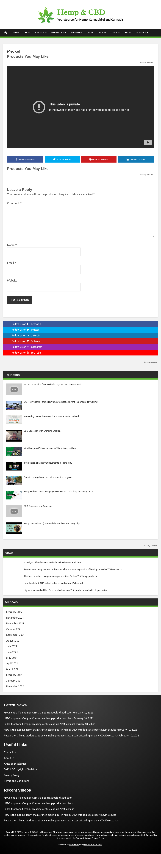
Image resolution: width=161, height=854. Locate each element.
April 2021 (12, 663)
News (16, 32)
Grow (90, 32)
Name (12, 245)
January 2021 (14, 680)
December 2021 (15, 617)
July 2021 (11, 646)
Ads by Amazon (146, 62)
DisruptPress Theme (93, 844)
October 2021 (14, 629)
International (59, 32)
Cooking (102, 32)
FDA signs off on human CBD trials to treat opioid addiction (38, 712)
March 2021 (13, 669)
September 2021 (15, 634)
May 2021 (11, 657)
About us (9, 758)
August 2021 (13, 640)
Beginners (77, 32)
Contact (141, 32)
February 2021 (14, 675)
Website (12, 280)
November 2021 (15, 623)
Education (41, 32)
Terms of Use (82, 838)
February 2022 (14, 612)
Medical (116, 32)
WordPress (74, 844)
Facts (128, 32)
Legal (27, 32)
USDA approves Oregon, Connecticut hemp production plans (38, 718)
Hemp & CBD (81, 12)
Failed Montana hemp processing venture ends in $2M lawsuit (39, 724)
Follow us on (26, 324)
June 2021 (12, 652)
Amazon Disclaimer (15, 763)
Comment (14, 203)
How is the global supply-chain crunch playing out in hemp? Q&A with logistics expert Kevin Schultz (60, 729)
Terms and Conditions (16, 780)
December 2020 (15, 686)
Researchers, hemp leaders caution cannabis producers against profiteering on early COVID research (61, 735)
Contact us (10, 752)
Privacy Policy (11, 775)
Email (11, 262)
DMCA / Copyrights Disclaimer (21, 769)
